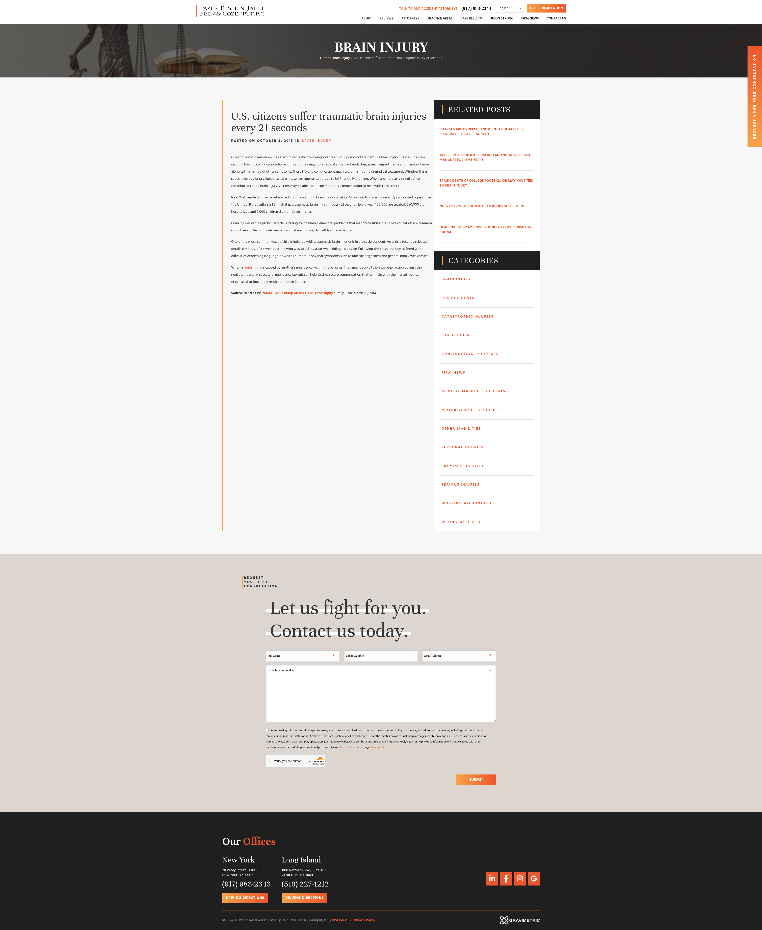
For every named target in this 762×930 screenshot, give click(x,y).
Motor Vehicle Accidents (471, 410)
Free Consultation (546, 8)
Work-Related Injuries (468, 503)
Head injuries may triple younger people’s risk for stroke (485, 229)
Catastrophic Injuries (468, 317)
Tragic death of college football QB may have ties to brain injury (486, 183)
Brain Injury (381, 47)
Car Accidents (458, 335)
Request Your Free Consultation (755, 96)
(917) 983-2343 (476, 8)
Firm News (453, 373)
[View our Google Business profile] (506, 879)
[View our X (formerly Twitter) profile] (520, 878)
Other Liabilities (461, 429)
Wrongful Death (461, 522)
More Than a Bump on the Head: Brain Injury (298, 293)
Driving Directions (245, 898)
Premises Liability (463, 466)
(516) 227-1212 (305, 883)
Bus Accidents (458, 298)
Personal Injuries (463, 447)
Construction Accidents (470, 354)
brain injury (253, 268)
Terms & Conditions (351, 747)
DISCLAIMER (342, 920)
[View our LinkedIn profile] (492, 878)
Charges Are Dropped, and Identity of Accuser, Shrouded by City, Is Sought (482, 132)
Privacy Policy (379, 747)
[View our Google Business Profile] (534, 878)
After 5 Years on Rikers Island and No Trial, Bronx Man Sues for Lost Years (485, 157)
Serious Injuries (461, 485)
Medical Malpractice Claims (475, 391)
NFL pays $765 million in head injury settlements (483, 206)
